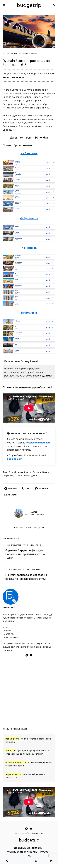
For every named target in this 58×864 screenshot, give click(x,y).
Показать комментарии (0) (27, 528)
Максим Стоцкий (34, 514)
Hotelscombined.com (16, 762)
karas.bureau (36, 833)
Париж (18, 475)
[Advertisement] (29, 691)
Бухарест (47, 472)
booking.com (14, 458)
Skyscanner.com (13, 774)
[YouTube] (31, 655)
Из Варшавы (29, 153)
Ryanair (13, 472)
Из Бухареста (29, 218)
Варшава (8, 475)
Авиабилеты (24, 472)
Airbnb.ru (10, 750)
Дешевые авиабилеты (28, 847)
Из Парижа (29, 247)
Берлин (37, 472)
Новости (45, 851)
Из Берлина (29, 312)
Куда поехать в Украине (22, 851)
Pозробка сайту (22, 833)
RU (30, 855)
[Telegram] (27, 655)
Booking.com (12, 738)
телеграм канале (13, 77)
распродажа (30, 475)
